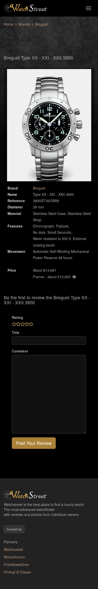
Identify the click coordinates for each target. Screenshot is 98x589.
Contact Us (14, 529)
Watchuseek (13, 549)
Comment (20, 351)
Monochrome (14, 556)
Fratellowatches (16, 564)
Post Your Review (34, 443)
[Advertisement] (49, 38)
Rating (17, 317)
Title (15, 332)
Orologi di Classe (17, 571)
